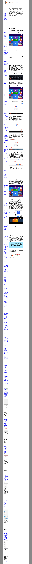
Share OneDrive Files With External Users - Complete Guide (6, 477)
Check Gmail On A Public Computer (5, 349)
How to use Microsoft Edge (6, 234)
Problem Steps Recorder (6, 175)
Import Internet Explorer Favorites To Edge (6, 187)
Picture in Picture (5, 77)
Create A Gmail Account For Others (6, 333)
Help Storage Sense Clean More (6, 283)
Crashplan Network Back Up (6, 136)
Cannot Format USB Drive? (6, 128)
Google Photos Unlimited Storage (6, 53)
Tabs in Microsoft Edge (6, 259)
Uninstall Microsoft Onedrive (5, 280)
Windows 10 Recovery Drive (6, 205)
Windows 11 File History (5, 38)
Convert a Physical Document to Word (5, 88)
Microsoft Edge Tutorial (6, 223)
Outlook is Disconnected (6, 360)
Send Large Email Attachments (5, 147)
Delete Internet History (6, 91)
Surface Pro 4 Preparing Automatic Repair (6, 248)
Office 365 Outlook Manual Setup (6, 289)
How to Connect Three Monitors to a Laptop (6, 317)
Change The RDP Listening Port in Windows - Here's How (6, 449)
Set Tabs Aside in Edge (6, 286)
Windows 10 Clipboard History (5, 41)
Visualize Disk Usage (6, 56)
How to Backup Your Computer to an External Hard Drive (6, 266)
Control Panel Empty (6, 122)
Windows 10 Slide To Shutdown (5, 59)
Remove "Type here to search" (6, 64)
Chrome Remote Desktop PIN (5, 18)
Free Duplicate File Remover (6, 142)
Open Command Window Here (6, 256)
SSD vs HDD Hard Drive (6, 314)
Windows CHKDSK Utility (5, 94)
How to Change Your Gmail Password (6, 377)
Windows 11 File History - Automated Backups (6, 504)
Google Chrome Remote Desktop (5, 15)
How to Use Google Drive (6, 51)
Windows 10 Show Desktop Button (6, 329)
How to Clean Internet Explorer (6, 150)
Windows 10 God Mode (5, 46)
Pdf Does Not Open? (6, 237)
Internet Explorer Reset (6, 153)
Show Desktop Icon (6, 158)
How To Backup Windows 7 (5, 168)
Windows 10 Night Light (5, 44)
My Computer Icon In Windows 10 (6, 208)
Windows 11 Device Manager (5, 35)
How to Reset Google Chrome (6, 125)
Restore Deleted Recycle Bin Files (5, 216)
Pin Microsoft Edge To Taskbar (5, 190)
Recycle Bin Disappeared (5, 213)
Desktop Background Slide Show (5, 160)
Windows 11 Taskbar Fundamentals (6, 32)
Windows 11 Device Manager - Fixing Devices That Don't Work (6, 536)
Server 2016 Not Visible (5, 245)
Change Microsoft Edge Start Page (6, 71)
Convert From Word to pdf (6, 106)
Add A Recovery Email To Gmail (6, 296)
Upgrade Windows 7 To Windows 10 (6, 338)
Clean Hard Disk (5, 102)
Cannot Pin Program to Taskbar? (5, 119)
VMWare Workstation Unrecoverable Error (6, 220)
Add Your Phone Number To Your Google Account (6, 293)
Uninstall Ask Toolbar (6, 83)
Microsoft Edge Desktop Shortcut (6, 193)
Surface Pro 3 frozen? (6, 320)
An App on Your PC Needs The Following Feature (5, 252)
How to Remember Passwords (5, 113)
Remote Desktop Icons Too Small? (6, 352)
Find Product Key (5, 144)
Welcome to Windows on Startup (5, 363)
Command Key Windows (6, 200)
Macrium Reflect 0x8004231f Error (5, 197)
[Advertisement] (16, 21)
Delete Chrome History (6, 104)
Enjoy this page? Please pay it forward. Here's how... (16, 257)
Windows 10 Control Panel (6, 343)
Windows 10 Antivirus (5, 183)
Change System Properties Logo (5, 164)
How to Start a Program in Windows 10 (6, 177)
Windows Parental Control (5, 99)
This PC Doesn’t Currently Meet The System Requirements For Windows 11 (6, 272)
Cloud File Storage (5, 133)
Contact (5, 384)
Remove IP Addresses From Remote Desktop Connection (6, 301)
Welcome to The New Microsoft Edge (6, 228)
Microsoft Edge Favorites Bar (6, 341)
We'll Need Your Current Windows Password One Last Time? (6, 367)
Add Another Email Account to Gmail (6, 326)
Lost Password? (5, 11)
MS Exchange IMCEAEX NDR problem (6, 242)
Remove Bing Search (6, 155)
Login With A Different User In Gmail (6, 323)
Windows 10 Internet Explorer (5, 181)
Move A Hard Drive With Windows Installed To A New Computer (6, 357)
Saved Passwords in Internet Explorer (6, 109)
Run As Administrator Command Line (6, 139)
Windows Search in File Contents (6, 116)
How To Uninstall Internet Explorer (5, 171)
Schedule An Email (5, 62)
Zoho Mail (5, 96)
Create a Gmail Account (6, 48)
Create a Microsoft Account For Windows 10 (5, 262)
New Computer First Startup (6, 226)
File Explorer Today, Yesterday (5, 80)
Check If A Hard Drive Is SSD (6, 311)
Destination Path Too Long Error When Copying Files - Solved (6, 422)
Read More (6, 500)
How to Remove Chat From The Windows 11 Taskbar (6, 25)
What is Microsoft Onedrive (5, 277)
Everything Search (5, 21)
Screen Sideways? (5, 85)
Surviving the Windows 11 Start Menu (6, 29)
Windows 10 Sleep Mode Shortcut (5, 346)
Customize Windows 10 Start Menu (5, 74)
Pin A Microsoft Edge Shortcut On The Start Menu (6, 305)
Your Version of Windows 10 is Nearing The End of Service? (6, 372)
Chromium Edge (5, 66)
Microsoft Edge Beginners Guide (6, 232)
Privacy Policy (6, 383)
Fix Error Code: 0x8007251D (6, 211)
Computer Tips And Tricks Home (6, 9)
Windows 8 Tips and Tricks (6, 380)
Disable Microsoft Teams (5, 309)
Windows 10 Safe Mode (5, 203)
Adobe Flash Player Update (6, 239)
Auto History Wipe (5, 335)
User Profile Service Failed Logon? (6, 131)
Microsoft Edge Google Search (6, 68)
